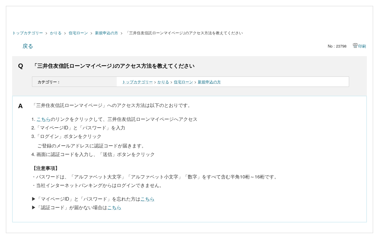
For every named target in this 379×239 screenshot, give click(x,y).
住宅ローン (78, 32)
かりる (56, 32)
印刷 (362, 46)
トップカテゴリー (27, 32)
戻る (28, 45)
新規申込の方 (106, 32)
